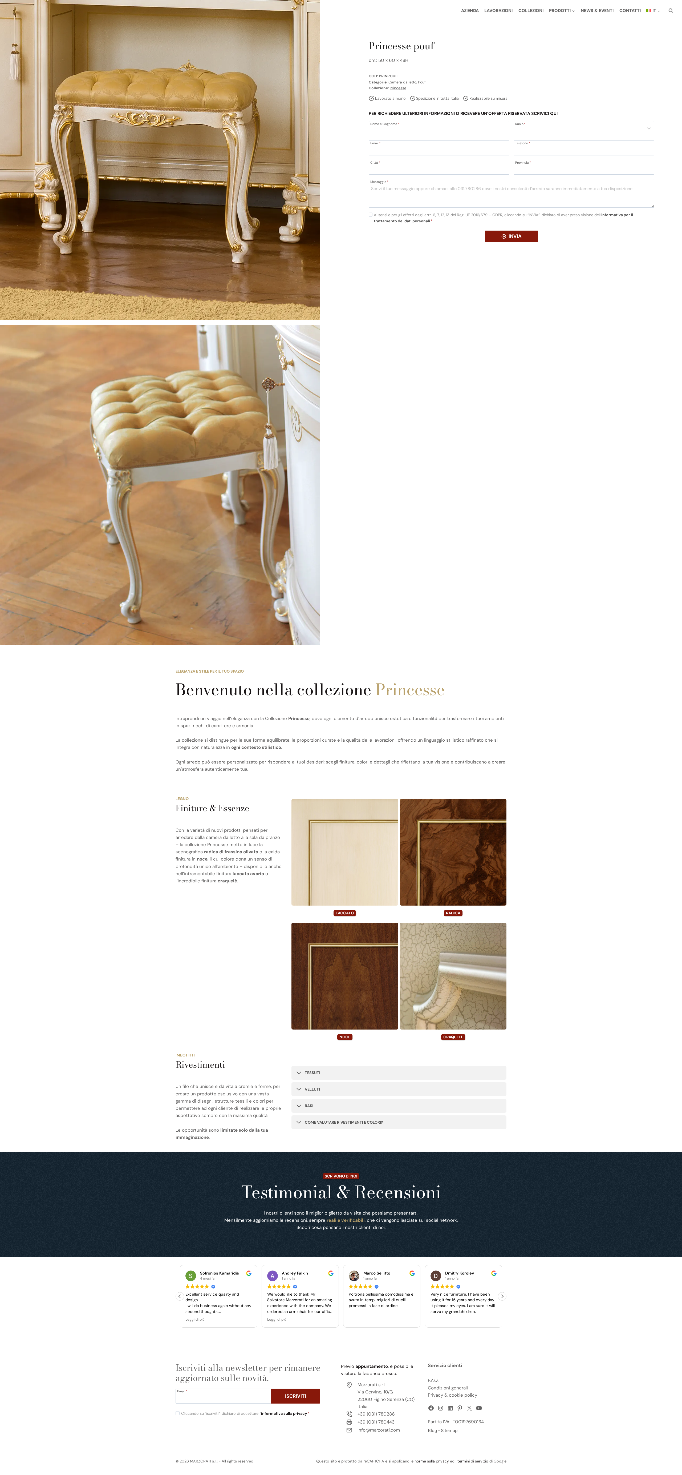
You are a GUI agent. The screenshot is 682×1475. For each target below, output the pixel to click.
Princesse (398, 88)
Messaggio (379, 181)
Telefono (522, 143)
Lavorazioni (498, 10)
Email (375, 143)
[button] (502, 1296)
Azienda (470, 10)
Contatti (630, 10)
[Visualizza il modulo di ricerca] (671, 10)
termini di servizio (472, 1461)
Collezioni (530, 10)
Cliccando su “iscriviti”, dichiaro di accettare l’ (245, 1413)
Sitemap (449, 1430)
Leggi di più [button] (195, 1319)
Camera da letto (402, 82)
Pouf (422, 82)
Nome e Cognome (384, 124)
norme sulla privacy (432, 1461)
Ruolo (520, 124)
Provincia (523, 162)
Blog (432, 1430)
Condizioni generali (448, 1388)
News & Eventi (597, 10)
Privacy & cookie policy (452, 1395)
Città (375, 162)
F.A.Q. (433, 1380)
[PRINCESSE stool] (160, 160)
